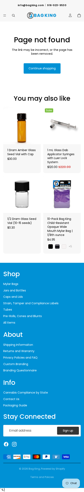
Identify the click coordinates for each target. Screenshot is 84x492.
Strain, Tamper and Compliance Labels (31, 303)
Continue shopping (42, 68)
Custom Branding (15, 364)
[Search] (13, 15)
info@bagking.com (31, 5)
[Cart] (79, 15)
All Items (9, 323)
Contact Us (11, 399)
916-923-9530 (56, 5)
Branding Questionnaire (20, 370)
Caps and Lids (13, 297)
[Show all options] (70, 246)
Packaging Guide (15, 405)
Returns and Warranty (18, 351)
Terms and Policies (42, 477)
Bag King (34, 468)
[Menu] (4, 15)
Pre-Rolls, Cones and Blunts (22, 316)
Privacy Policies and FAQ (20, 358)
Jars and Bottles (14, 290)
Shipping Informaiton (18, 345)
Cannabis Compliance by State (25, 393)
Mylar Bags (10, 284)
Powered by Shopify (53, 468)
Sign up (68, 431)
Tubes (7, 310)
